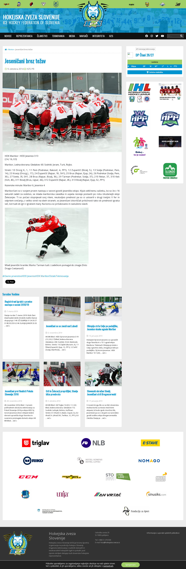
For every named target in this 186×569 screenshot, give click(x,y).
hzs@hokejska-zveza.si (110, 542)
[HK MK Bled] (19, 4)
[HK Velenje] (178, 4)
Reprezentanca (24, 36)
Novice (8, 36)
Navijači (84, 36)
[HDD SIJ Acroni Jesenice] (31, 4)
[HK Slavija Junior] (147, 4)
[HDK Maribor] (43, 4)
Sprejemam (130, 564)
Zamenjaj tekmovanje (146, 49)
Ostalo (52, 276)
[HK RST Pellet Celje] (56, 4)
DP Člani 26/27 (145, 54)
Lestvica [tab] (155, 62)
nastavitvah (108, 566)
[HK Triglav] (162, 4)
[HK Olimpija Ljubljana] (131, 4)
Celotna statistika (156, 72)
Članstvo (42, 36)
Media (72, 36)
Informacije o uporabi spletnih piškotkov (163, 533)
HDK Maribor (42, 276)
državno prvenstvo (12, 276)
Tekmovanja (58, 36)
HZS (111, 36)
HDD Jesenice (29, 276)
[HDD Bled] (6, 4)
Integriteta (98, 36)
